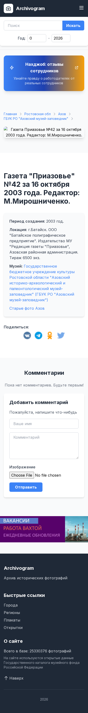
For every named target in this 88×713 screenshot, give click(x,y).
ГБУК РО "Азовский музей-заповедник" (36, 119)
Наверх (16, 678)
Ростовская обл (37, 114)
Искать (73, 25)
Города (11, 605)
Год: (22, 38)
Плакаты (12, 620)
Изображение (22, 467)
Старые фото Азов (27, 308)
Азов (62, 114)
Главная (10, 114)
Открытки (13, 627)
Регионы (12, 612)
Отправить (26, 487)
